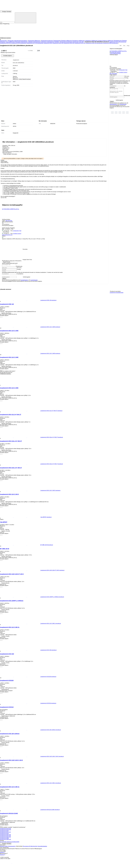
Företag (19, 269)
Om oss (2, 841)
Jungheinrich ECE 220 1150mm (9, 733)
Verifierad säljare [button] (6, 219)
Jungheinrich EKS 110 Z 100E (9, 330)
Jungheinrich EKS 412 (80, 43)
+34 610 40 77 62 (17, 230)
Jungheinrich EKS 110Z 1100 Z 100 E (11, 760)
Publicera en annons (5, 373)
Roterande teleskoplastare (21, 41)
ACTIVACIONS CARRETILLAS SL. (10, 209)
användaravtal (34, 280)
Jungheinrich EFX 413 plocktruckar (34, 43)
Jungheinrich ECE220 (7, 680)
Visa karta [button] (25, 249)
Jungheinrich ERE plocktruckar (110, 43)
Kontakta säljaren (7, 55)
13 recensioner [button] (5, 224)
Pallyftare (57, 41)
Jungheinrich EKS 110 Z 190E (9, 388)
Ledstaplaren (88, 40)
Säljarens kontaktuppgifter (13, 841)
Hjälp (5, 841)
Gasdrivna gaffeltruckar (107, 40)
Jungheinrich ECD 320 (7, 654)
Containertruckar (50, 41)
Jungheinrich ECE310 (7, 707)
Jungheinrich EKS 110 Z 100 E (9, 494)
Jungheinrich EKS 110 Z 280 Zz (9, 627)
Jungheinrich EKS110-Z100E (9, 813)
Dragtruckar (43, 41)
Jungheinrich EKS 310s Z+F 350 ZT (11, 441)
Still (82, 41)
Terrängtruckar (36, 41)
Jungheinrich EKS (47, 43)
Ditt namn (19, 267)
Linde (80, 41)
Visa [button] (11, 230)
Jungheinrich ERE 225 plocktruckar (94, 43)
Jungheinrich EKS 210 (69, 43)
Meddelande (19, 266)
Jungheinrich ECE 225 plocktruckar (117, 41)
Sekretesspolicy (12, 846)
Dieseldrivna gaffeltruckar (78, 40)
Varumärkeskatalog (42, 846)
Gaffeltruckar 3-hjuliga (96, 40)
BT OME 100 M (4, 548)
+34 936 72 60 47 (17, 233)
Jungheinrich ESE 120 (7, 304)
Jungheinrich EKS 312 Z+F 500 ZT (10, 414)
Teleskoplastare (57, 40)
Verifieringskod (26, 277)
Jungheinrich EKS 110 (57, 43)
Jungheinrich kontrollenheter (116, 292)
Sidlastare (30, 41)
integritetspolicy (24, 280)
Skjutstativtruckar (118, 40)
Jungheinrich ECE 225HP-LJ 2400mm (11, 600)
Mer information (113, 73)
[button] (65, 30)
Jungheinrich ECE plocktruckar (18, 43)
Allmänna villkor (4, 846)
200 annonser (9, 220)
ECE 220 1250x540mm (18, 62)
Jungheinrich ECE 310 (5, 43)
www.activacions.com (7, 234)
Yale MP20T (3, 522)
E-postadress (20, 273)
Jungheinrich (16, 60)
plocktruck (15, 65)
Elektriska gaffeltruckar (66, 40)
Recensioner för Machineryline (30, 846)
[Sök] (25, 17)
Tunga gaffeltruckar (10, 41)
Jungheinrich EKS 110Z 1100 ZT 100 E (12, 574)
